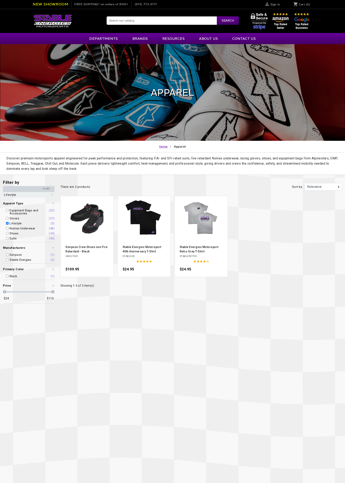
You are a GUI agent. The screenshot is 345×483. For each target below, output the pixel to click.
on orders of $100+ (101, 4)
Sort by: (297, 187)
